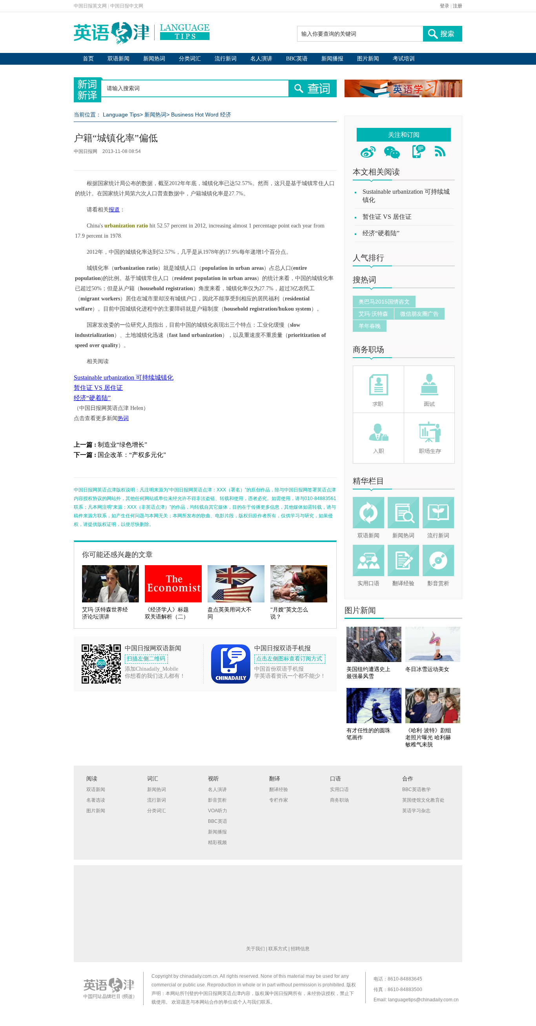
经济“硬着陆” (92, 398)
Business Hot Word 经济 (201, 114)
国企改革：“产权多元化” (132, 454)
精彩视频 (217, 842)
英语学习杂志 (416, 810)
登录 (444, 6)
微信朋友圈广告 (419, 314)
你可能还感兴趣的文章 (117, 554)
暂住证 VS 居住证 (98, 387)
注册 (457, 6)
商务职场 (368, 349)
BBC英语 (297, 59)
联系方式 (277, 948)
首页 (88, 59)
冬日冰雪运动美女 (427, 669)
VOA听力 (217, 810)
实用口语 (368, 583)
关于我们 (255, 948)
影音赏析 (438, 583)
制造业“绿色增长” (122, 444)
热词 (123, 418)
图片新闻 (368, 59)
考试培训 (404, 59)
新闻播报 (332, 59)
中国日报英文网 (90, 6)
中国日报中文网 (126, 6)
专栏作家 (278, 800)
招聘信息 (300, 948)
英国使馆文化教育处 (423, 800)
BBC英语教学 (416, 789)
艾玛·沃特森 (373, 314)
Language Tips (121, 114)
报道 (114, 210)
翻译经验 (403, 583)
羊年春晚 (370, 326)
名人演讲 (261, 59)
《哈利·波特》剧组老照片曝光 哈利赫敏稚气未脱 (428, 738)
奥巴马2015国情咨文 (384, 301)
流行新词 (226, 59)
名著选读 (95, 800)
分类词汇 (190, 59)
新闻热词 (154, 59)
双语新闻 (118, 59)
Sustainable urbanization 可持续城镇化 (123, 377)
